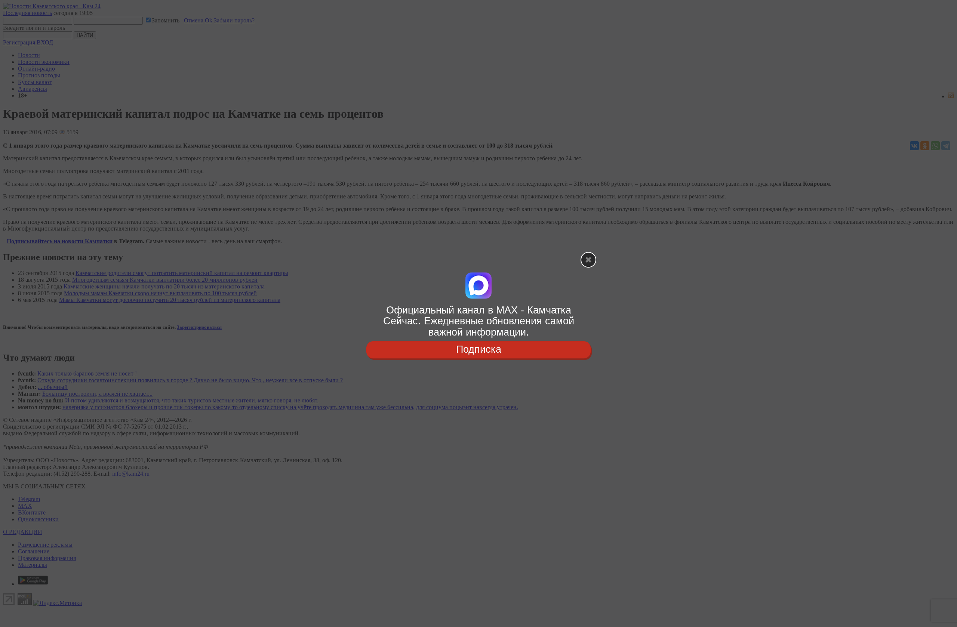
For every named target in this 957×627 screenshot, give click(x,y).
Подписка (478, 349)
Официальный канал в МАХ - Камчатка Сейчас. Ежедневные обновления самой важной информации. (478, 321)
